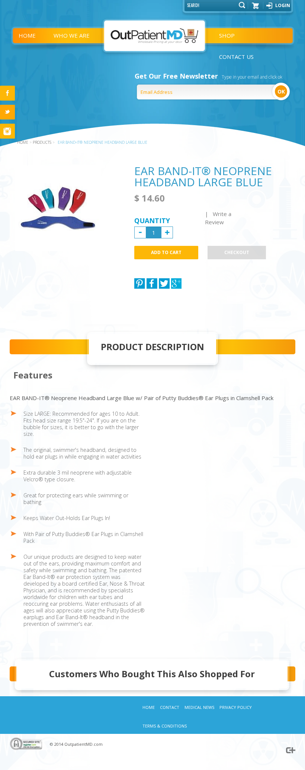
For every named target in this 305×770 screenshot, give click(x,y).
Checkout (236, 252)
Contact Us (236, 56)
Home (27, 35)
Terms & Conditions (164, 726)
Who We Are (72, 35)
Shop (227, 35)
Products (42, 142)
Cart (255, 8)
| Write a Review (218, 218)
